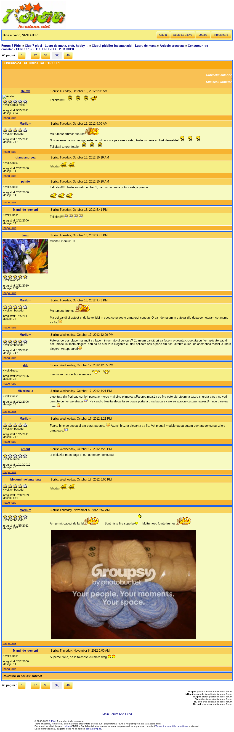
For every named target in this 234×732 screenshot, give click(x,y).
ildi (25, 365)
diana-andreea (25, 157)
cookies (67, 726)
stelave (25, 91)
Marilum (25, 123)
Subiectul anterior (218, 75)
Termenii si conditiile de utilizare (171, 726)
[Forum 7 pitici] (33, 28)
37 (35, 55)
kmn (25, 235)
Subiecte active (182, 34)
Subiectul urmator (218, 82)
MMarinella (25, 391)
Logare (203, 34)
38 (45, 55)
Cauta (163, 34)
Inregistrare (221, 34)
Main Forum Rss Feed (117, 714)
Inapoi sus (9, 118)
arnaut (25, 449)
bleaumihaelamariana (25, 479)
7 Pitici (52, 721)
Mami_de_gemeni (25, 209)
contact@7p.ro (93, 728)
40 (68, 55)
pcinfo (25, 181)
